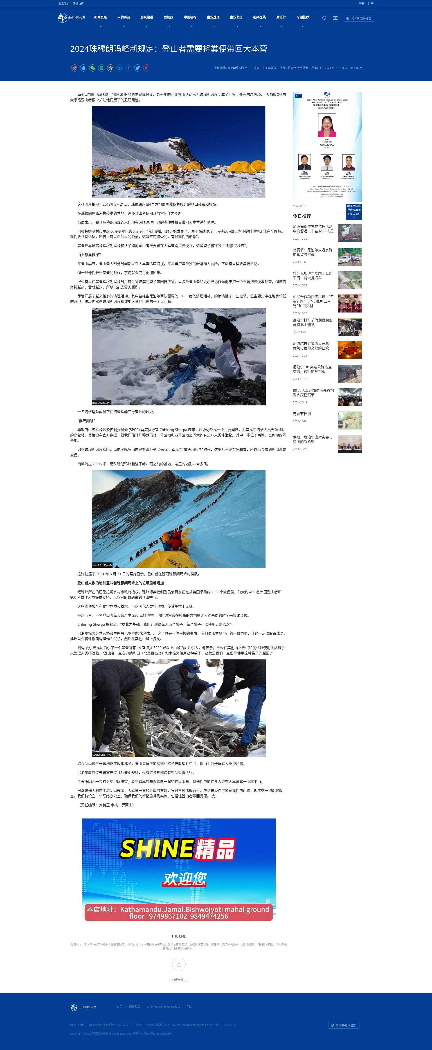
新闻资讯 (100, 17)
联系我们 (63, 4)
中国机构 (190, 17)
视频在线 (259, 17)
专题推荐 (303, 17)
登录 (361, 4)
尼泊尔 (281, 17)
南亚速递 (213, 17)
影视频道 (146, 17)
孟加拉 (168, 17)
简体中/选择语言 (361, 18)
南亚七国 (236, 17)
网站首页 (78, 4)
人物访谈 (123, 17)
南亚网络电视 (77, 17)
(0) (186, 980)
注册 (371, 4)
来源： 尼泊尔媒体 (265, 68)
